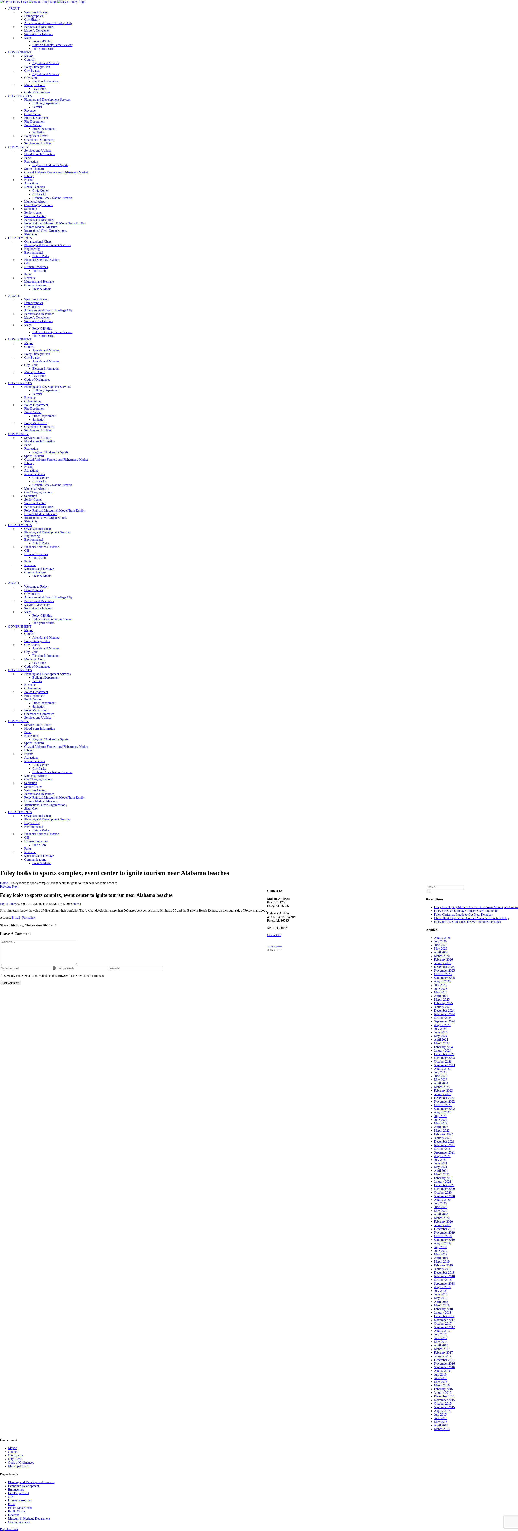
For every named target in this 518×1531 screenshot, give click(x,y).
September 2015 (444, 1407)
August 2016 (442, 1370)
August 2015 (442, 1411)
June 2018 (440, 1294)
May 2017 (440, 1341)
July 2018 (440, 1290)
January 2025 (442, 1007)
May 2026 (440, 948)
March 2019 (442, 1261)
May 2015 (440, 1421)
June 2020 (440, 1207)
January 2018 (442, 1312)
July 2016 (440, 1374)
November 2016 (444, 1363)
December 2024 (444, 1010)
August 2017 (442, 1330)
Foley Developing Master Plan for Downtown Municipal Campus (476, 907)
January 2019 (442, 1269)
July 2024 (440, 1028)
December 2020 (444, 1185)
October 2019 (443, 1236)
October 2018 (443, 1279)
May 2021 (440, 1167)
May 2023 (440, 1079)
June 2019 (440, 1250)
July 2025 (440, 985)
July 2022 (440, 1116)
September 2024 (444, 1021)
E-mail (16, 917)
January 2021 (442, 1181)
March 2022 (442, 1130)
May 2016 (440, 1381)
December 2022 (444, 1098)
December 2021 (444, 1141)
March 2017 (442, 1349)
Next (15, 886)
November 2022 (444, 1101)
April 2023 (441, 1083)
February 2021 (443, 1178)
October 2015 (443, 1403)
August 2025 (442, 981)
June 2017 (440, 1338)
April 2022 (441, 1127)
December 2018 (444, 1272)
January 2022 (442, 1138)
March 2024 (442, 1043)
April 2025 (441, 996)
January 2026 (442, 963)
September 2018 (444, 1283)
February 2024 (443, 1047)
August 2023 (442, 1068)
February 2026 (443, 959)
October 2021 (443, 1148)
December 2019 (444, 1229)
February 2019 (443, 1265)
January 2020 (442, 1225)
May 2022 (440, 1123)
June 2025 (440, 988)
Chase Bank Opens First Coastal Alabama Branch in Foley (471, 918)
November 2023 (444, 1057)
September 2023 (444, 1065)
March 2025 (442, 999)
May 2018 (440, 1298)
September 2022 (444, 1108)
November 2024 (444, 1014)
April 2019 (441, 1258)
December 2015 (444, 1396)
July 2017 (440, 1334)
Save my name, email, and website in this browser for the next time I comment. (54, 975)
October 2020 (443, 1192)
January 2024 (442, 1050)
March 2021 (442, 1174)
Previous (5, 886)
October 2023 (443, 1061)
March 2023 (442, 1087)
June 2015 (440, 1418)
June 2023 (440, 1076)
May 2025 (440, 992)
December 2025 (444, 967)
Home (4, 883)
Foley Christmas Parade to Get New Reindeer (463, 914)
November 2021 (444, 1145)
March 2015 (442, 1429)
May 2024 (440, 1036)
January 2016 (442, 1392)
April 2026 (441, 952)
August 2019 (442, 1243)
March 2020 (442, 1218)
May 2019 (440, 1254)
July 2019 (440, 1247)
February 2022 (443, 1134)
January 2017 (442, 1356)
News (76, 903)
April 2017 (441, 1345)
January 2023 (442, 1094)
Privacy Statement (274, 946)
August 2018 (442, 1287)
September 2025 (444, 977)
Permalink (28, 917)
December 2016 (444, 1360)
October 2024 (443, 1017)
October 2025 (443, 974)
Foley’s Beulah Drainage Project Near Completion (466, 910)
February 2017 (443, 1352)
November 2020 (444, 1189)
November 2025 (444, 970)
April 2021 (441, 1170)
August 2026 (442, 937)
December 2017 (444, 1316)
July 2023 (440, 1072)
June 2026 (440, 945)
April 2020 (441, 1214)
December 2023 (444, 1054)
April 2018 (441, 1301)
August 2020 (442, 1199)
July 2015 (440, 1414)
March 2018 (442, 1305)
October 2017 (443, 1323)
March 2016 (442, 1385)
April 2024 (441, 1039)
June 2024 (440, 1032)
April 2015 (441, 1425)
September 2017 (444, 1327)
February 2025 (443, 1003)
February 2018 (443, 1309)
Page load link (9, 1529)
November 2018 (444, 1276)
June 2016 (440, 1378)
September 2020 (444, 1196)
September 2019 (444, 1239)
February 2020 (443, 1221)
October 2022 (443, 1105)
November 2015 (444, 1400)
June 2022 (440, 1119)
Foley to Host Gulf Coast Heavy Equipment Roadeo (467, 921)
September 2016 (444, 1367)
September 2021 (444, 1152)
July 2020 (440, 1203)
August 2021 (442, 1156)
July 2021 (440, 1159)
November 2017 (444, 1320)
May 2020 (440, 1210)
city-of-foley (8, 903)
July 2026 (440, 941)
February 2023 (443, 1090)
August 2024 (442, 1025)
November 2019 (444, 1232)
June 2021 (440, 1163)
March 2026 (442, 956)
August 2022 (442, 1112)
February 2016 (443, 1389)
